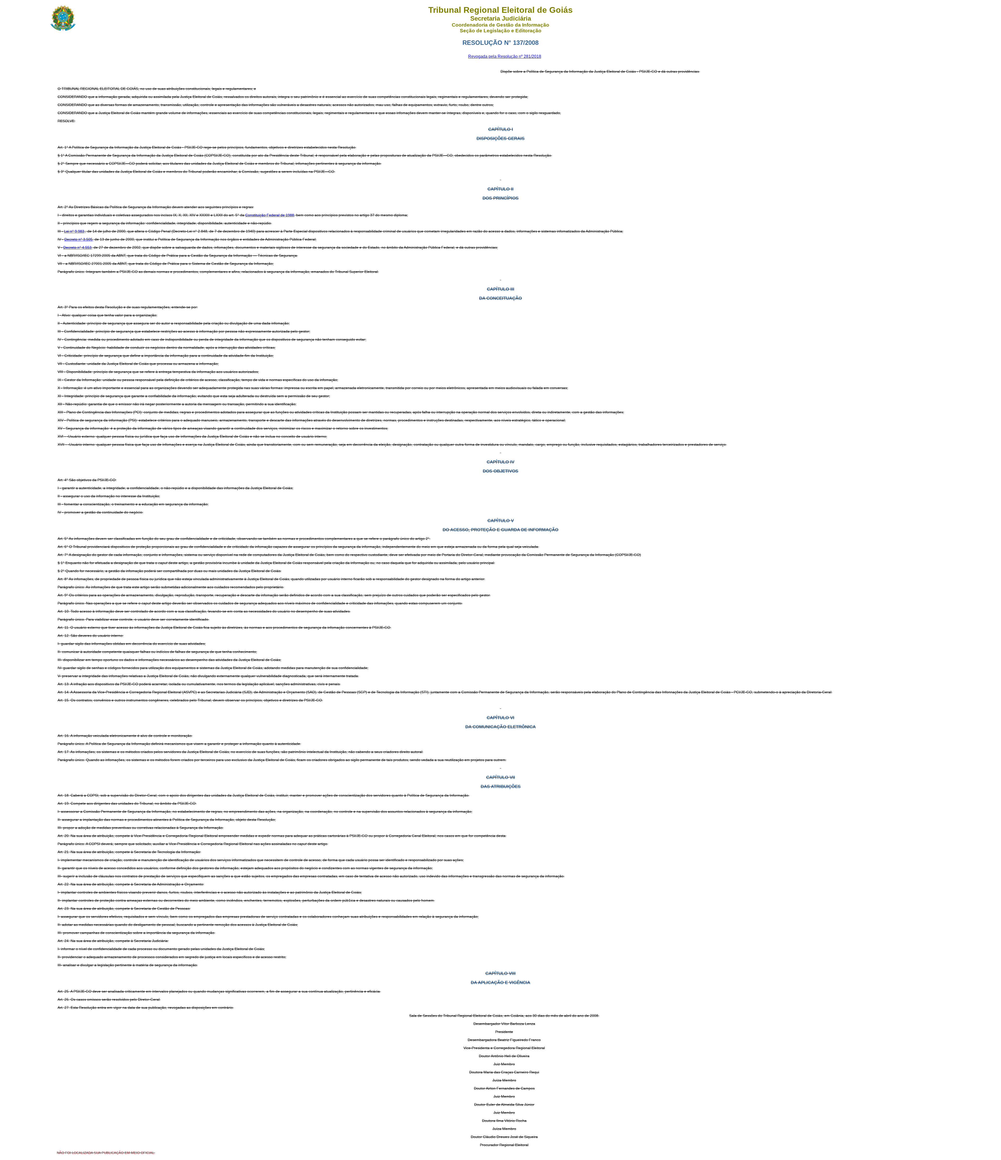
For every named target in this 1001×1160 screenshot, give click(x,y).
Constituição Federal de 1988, (270, 215)
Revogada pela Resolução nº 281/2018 (504, 56)
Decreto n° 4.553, (78, 247)
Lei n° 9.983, (74, 231)
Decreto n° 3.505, (79, 239)
